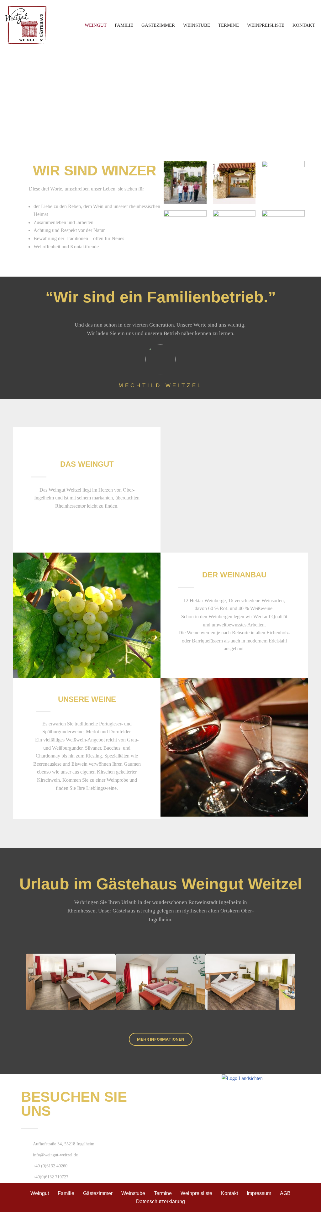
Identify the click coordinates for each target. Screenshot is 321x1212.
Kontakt (303, 25)
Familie (124, 25)
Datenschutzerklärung (160, 1201)
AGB (285, 1193)
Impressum (259, 1193)
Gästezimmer (158, 25)
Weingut (96, 25)
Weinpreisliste (265, 25)
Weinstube (196, 25)
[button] (19, 616)
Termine (228, 25)
